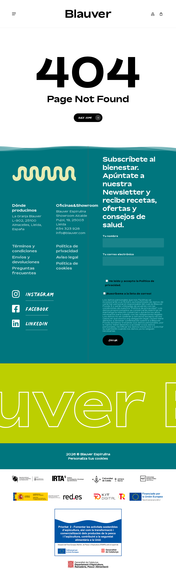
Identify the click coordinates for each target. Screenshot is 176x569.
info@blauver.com (70, 233)
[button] (14, 14)
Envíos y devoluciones (25, 259)
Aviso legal (67, 257)
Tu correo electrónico (118, 254)
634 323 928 (68, 228)
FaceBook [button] (37, 308)
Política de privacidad (67, 248)
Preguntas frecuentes (24, 270)
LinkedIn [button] (37, 323)
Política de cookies (67, 265)
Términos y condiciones (24, 248)
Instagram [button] (40, 294)
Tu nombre (110, 236)
